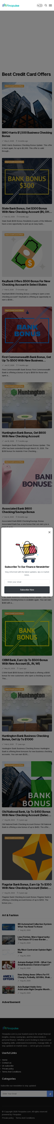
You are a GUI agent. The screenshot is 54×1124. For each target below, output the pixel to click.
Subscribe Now (27, 590)
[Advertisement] (27, 39)
